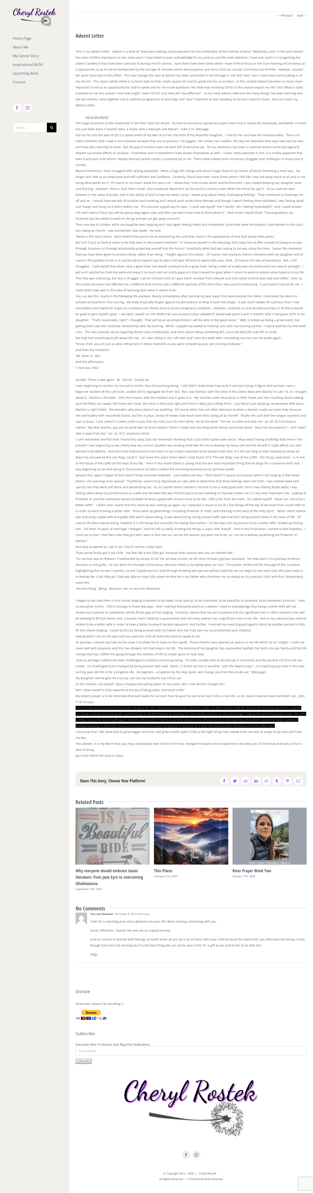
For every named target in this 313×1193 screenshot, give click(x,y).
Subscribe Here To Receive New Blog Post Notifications (113, 1044)
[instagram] (196, 1155)
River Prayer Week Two (252, 871)
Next (300, 15)
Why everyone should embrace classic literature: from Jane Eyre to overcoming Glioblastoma (109, 877)
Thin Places (163, 871)
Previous (287, 15)
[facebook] (186, 1155)
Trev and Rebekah (101, 914)
